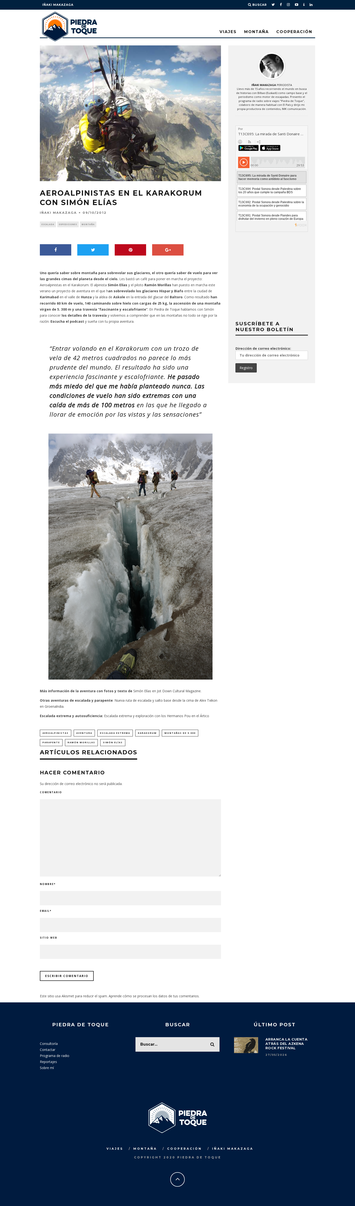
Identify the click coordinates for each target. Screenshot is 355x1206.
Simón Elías (113, 742)
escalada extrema (115, 733)
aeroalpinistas (56, 733)
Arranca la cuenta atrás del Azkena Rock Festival (286, 1043)
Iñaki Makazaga (57, 5)
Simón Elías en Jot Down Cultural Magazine (167, 691)
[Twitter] (273, 5)
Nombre (48, 884)
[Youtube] (296, 5)
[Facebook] (281, 5)
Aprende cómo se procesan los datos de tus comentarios (154, 996)
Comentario (51, 792)
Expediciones (68, 224)
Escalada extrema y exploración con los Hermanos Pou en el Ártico (156, 716)
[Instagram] (288, 5)
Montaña (256, 31)
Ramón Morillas (157, 285)
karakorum (147, 733)
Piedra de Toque (167, 309)
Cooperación (294, 31)
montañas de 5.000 (180, 733)
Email (45, 911)
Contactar (47, 1049)
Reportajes (48, 1061)
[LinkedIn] (311, 5)
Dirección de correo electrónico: (263, 348)
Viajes (228, 31)
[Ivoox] (304, 5)
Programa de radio (54, 1055)
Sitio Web (48, 937)
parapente (51, 742)
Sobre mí (47, 1067)
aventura (84, 733)
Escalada (48, 224)
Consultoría (49, 1043)
